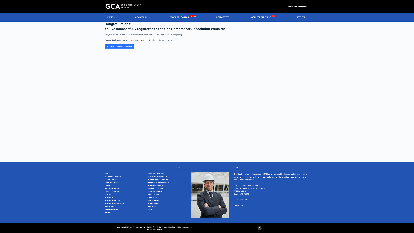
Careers (108, 194)
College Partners (263, 17)
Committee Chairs (111, 182)
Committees (222, 17)
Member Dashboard (297, 6)
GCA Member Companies (113, 176)
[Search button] (237, 167)
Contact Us (152, 207)
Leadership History (112, 188)
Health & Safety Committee (158, 179)
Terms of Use (152, 197)
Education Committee (156, 173)
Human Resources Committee (158, 182)
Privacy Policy (153, 201)
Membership (141, 17)
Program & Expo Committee (158, 188)
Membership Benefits (112, 201)
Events (107, 213)
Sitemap (151, 210)
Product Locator (183, 17)
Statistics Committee (155, 191)
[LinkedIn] (260, 228)
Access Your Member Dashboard (119, 46)
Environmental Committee (157, 176)
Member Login (153, 204)
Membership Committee (156, 185)
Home (110, 17)
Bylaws (107, 185)
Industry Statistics (112, 191)
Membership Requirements (114, 204)
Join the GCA (109, 207)
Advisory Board (110, 179)
